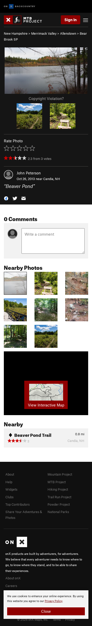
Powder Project (59, 504)
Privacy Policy (53, 601)
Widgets (11, 489)
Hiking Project (58, 489)
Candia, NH (51, 179)
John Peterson (29, 173)
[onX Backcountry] (19, 6)
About (9, 474)
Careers (11, 586)
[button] (6, 198)
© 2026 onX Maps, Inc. (32, 619)
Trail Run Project (59, 497)
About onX (13, 578)
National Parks (58, 512)
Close (46, 611)
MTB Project (57, 482)
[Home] (25, 19)
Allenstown (68, 33)
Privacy (70, 619)
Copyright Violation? (46, 98)
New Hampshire (16, 33)
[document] (46, 604)
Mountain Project (60, 474)
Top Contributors (17, 504)
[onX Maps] (16, 546)
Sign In (70, 19)
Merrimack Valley (43, 33)
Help (8, 482)
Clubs (9, 497)
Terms (57, 619)
